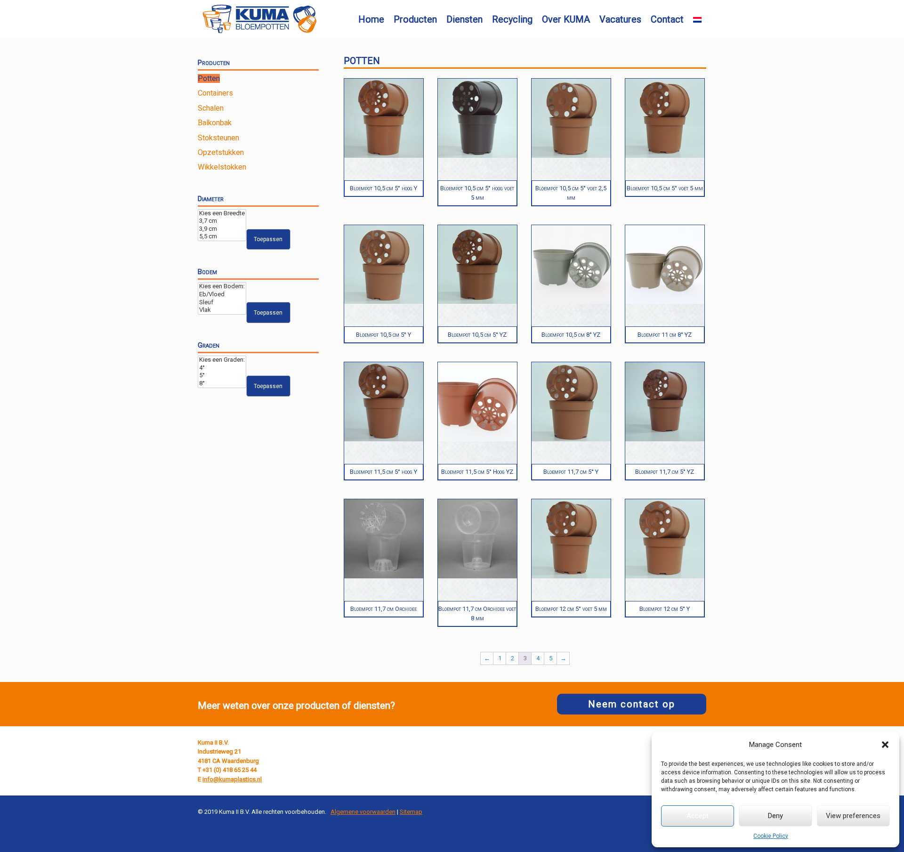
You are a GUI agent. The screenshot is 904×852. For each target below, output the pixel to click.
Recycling (512, 19)
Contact (667, 19)
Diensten (464, 19)
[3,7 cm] (222, 221)
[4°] (222, 368)
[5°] (222, 376)
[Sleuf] (222, 303)
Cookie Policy (770, 836)
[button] (885, 744)
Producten (415, 19)
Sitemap (411, 811)
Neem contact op (631, 704)
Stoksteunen (218, 137)
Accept (697, 815)
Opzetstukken (221, 152)
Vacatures (620, 19)
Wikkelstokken (222, 166)
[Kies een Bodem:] (222, 287)
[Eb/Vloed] (222, 295)
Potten (209, 78)
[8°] (222, 384)
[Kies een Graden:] (222, 360)
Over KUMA (566, 19)
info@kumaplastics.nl (232, 779)
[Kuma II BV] (259, 19)
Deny (775, 815)
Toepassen (268, 239)
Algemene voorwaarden (363, 811)
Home (371, 19)
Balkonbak (215, 122)
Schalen (211, 108)
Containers (215, 93)
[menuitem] (697, 20)
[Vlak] (222, 310)
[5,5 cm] (222, 237)
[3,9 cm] (222, 229)
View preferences (853, 815)
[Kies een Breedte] (222, 214)
